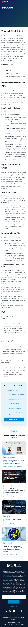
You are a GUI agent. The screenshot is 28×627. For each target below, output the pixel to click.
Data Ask (9, 584)
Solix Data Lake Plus (13, 399)
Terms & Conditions (9, 624)
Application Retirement (14, 408)
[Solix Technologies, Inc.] (6, 2)
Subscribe (14, 601)
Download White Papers (10, 524)
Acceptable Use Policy (14, 622)
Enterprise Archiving (13, 403)
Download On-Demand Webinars (12, 466)
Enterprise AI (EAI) (13, 390)
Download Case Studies (10, 497)
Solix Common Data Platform (16, 394)
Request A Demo (14, 419)
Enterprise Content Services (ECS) (12, 575)
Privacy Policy (20, 624)
